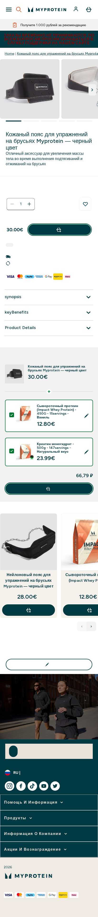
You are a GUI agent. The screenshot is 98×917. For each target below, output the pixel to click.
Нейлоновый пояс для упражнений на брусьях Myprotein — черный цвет (29, 580)
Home (9, 53)
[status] (20, 204)
